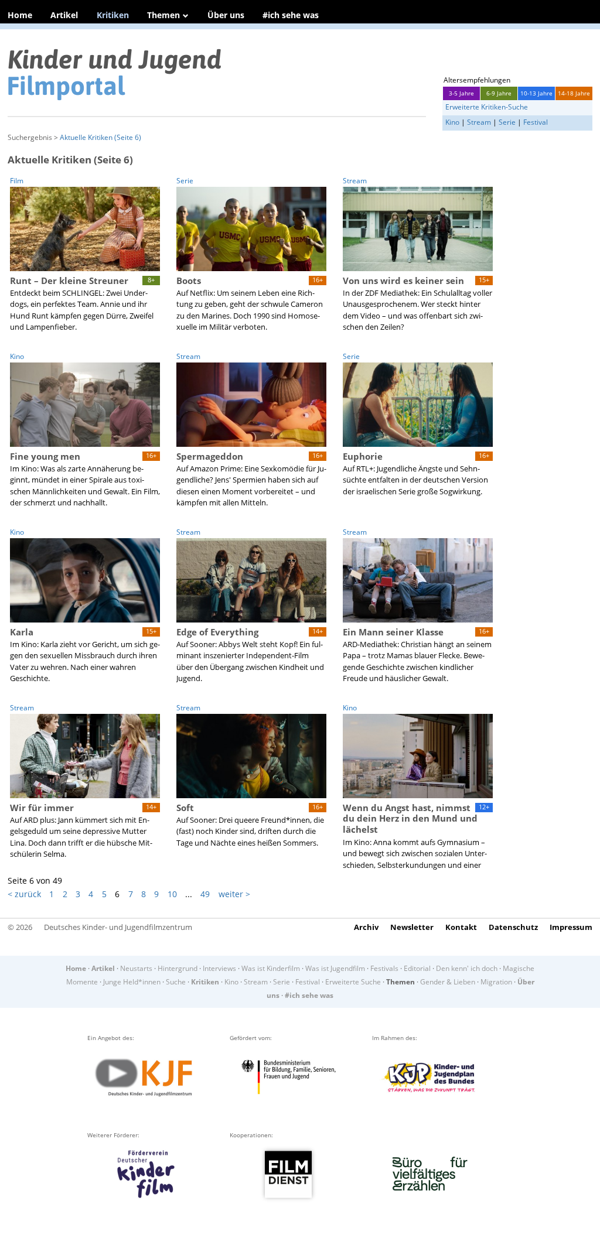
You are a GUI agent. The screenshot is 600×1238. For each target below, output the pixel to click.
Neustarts (136, 968)
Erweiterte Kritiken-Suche (486, 106)
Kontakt (461, 927)
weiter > (234, 894)
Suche (176, 981)
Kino (452, 122)
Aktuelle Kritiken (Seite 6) (100, 137)
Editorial (417, 968)
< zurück (24, 894)
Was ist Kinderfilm (270, 968)
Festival (535, 122)
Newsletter (412, 927)
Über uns (225, 14)
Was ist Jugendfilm (335, 968)
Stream (479, 122)
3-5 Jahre (461, 93)
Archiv (366, 927)
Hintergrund (177, 968)
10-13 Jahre (536, 93)
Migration (496, 981)
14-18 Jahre (574, 93)
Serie (507, 122)
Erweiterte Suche (353, 981)
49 (205, 894)
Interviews (219, 968)
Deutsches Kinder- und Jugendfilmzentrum (118, 927)
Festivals (384, 968)
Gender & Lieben (447, 981)
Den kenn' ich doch (466, 968)
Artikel (64, 14)
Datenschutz (513, 927)
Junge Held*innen (132, 981)
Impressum (571, 927)
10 (172, 894)
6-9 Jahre (499, 93)
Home (20, 14)
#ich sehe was (290, 14)
